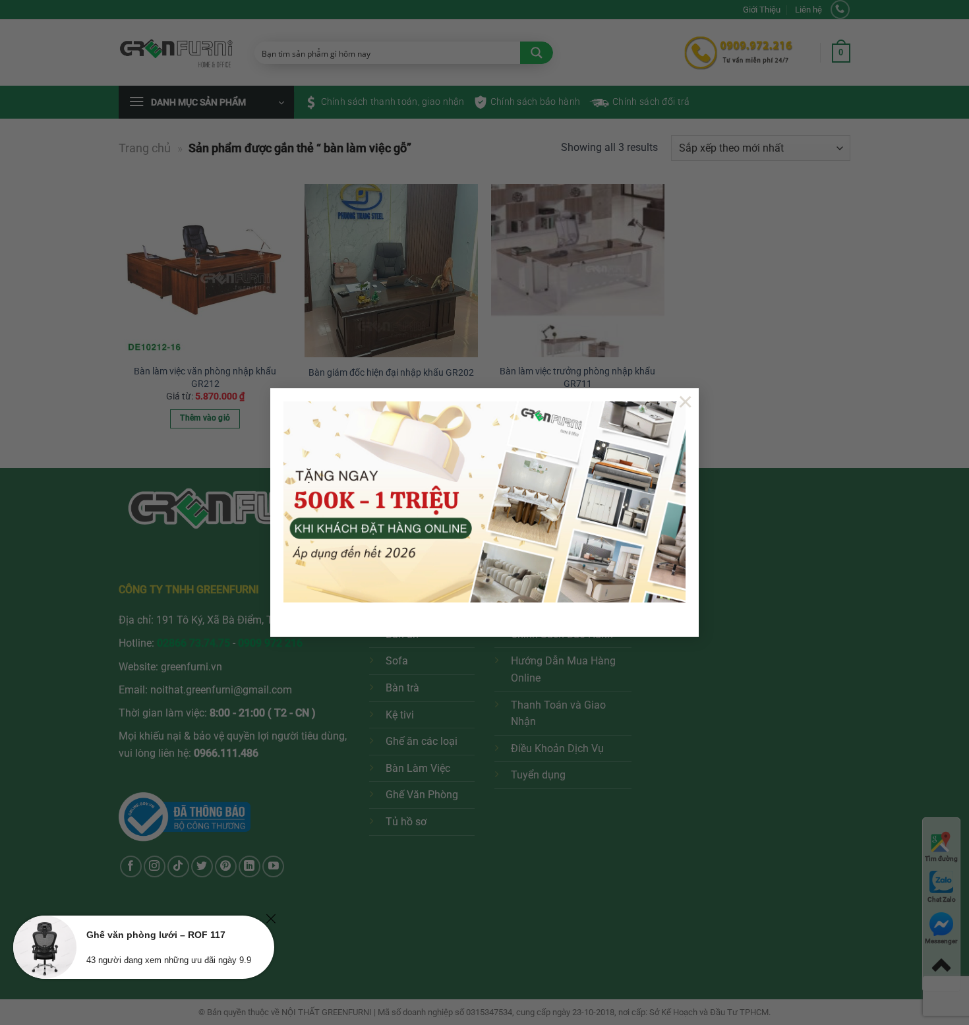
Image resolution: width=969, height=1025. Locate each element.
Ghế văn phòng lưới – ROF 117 (155, 934)
